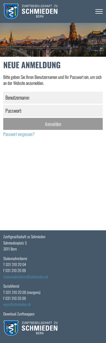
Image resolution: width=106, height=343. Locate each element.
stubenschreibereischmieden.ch (25, 276)
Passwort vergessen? (19, 134)
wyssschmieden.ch (17, 304)
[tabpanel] (53, 40)
